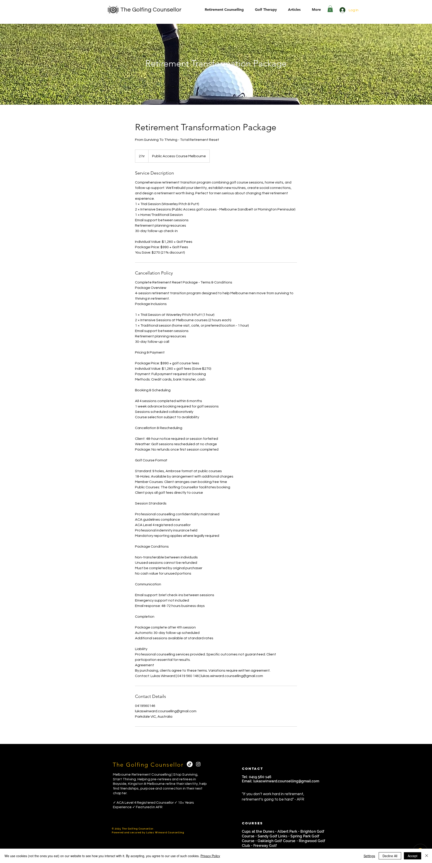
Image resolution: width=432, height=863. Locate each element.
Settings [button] (369, 856)
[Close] (426, 855)
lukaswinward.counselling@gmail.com (286, 781)
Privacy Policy (210, 856)
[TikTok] (190, 764)
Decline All (389, 856)
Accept (412, 856)
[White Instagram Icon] (198, 764)
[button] (330, 8)
